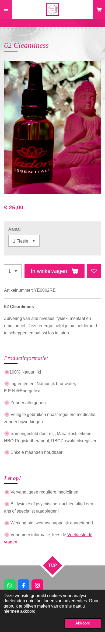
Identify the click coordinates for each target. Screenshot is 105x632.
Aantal (14, 229)
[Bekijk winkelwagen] (99, 9)
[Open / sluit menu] (6, 9)
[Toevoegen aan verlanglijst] (94, 271)
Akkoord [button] (82, 623)
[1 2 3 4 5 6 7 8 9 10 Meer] (13, 271)
